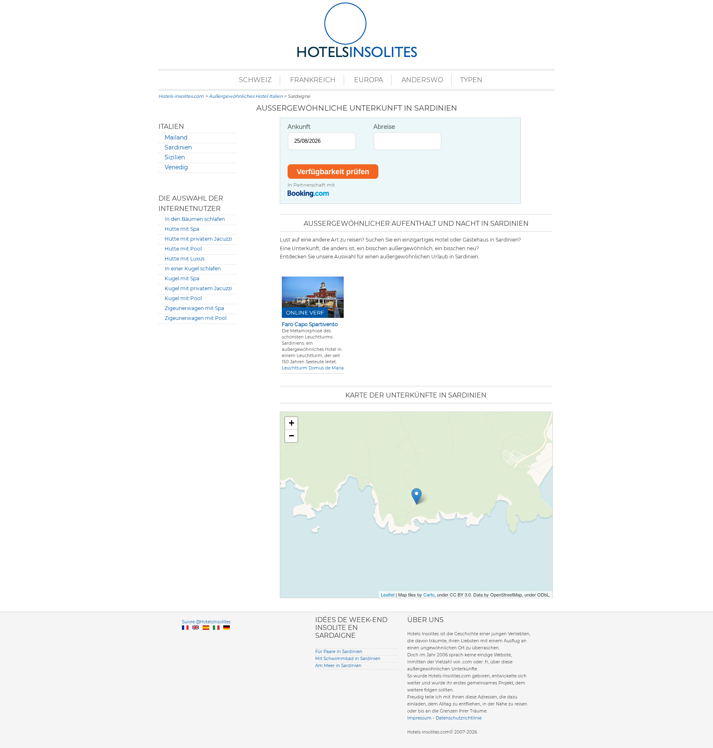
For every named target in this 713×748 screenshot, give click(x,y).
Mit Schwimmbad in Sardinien (347, 658)
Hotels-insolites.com (181, 96)
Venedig (176, 167)
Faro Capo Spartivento (310, 324)
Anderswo (422, 80)
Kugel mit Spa (182, 278)
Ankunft (299, 126)
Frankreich (312, 80)
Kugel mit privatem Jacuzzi (198, 288)
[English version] (195, 637)
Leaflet (387, 594)
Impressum (419, 718)
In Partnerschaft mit (311, 185)
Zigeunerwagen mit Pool (196, 318)
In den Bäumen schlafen (195, 219)
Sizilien (175, 157)
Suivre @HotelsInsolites (206, 622)
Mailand (176, 137)
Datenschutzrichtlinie (459, 718)
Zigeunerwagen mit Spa (194, 308)
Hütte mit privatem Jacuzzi (198, 239)
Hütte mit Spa (182, 229)
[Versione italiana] (216, 637)
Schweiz (255, 80)
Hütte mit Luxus (185, 259)
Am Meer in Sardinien (338, 665)
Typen (471, 80)
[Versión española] (206, 637)
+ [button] (291, 423)
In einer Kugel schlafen (193, 268)
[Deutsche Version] (226, 637)
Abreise (384, 126)
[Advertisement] (197, 456)
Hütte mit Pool (183, 249)
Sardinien (178, 147)
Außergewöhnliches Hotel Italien (246, 96)
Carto (428, 594)
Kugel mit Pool (183, 298)
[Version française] (185, 637)
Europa (368, 80)
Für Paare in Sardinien (338, 651)
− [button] (291, 436)
